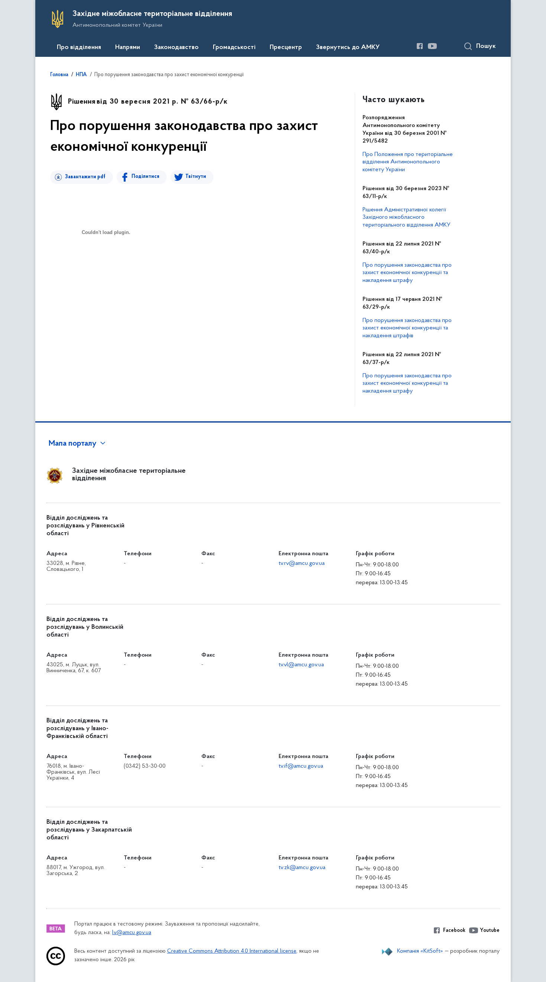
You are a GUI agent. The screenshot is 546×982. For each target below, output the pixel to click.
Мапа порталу (73, 444)
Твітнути (195, 176)
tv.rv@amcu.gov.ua (302, 563)
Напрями (127, 47)
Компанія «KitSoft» (420, 951)
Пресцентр (286, 47)
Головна (59, 75)
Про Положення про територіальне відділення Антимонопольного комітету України (408, 162)
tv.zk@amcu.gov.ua (302, 868)
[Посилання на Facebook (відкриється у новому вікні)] (419, 46)
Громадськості (234, 47)
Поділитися (145, 176)
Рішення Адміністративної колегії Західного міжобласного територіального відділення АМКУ (407, 217)
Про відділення (79, 47)
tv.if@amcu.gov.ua (301, 766)
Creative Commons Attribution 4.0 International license (231, 951)
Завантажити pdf (85, 177)
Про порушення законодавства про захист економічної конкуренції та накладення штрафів (407, 328)
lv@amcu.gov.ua (131, 933)
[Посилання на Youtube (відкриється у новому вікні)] (432, 46)
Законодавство (176, 47)
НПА (81, 75)
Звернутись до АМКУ (348, 47)
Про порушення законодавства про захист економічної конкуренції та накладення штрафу (407, 273)
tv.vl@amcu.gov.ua (301, 665)
